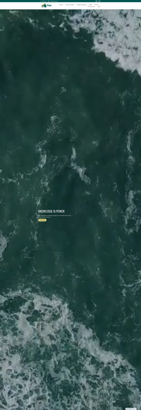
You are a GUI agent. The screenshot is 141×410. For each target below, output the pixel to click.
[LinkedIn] (96, 1)
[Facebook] (99, 1)
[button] (61, 5)
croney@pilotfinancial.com (53, 1)
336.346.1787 (44, 1)
